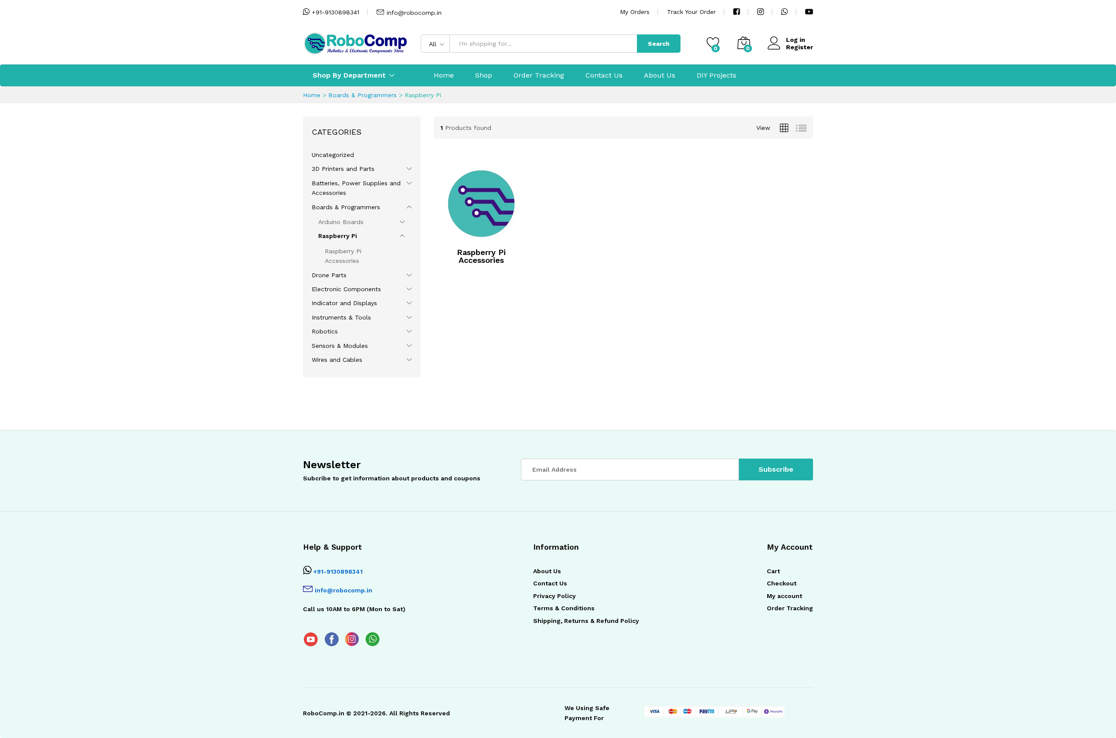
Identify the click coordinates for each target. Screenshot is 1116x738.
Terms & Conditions (564, 608)
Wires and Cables (337, 359)
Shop (483, 75)
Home (444, 75)
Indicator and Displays (344, 302)
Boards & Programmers (362, 95)
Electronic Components (346, 289)
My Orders (635, 11)
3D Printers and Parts (343, 168)
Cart (773, 571)
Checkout (781, 583)
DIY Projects (716, 75)
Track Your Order (691, 11)
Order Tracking (539, 75)
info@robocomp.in (414, 12)
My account (784, 595)
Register (799, 47)
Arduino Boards (341, 221)
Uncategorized (333, 154)
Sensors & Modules (340, 345)
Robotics (325, 331)
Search (659, 43)
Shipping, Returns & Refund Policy (586, 620)
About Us (659, 75)
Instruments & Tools (341, 317)
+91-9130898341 (334, 12)
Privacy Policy (554, 595)
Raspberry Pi (337, 235)
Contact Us (604, 75)
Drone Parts (329, 275)
